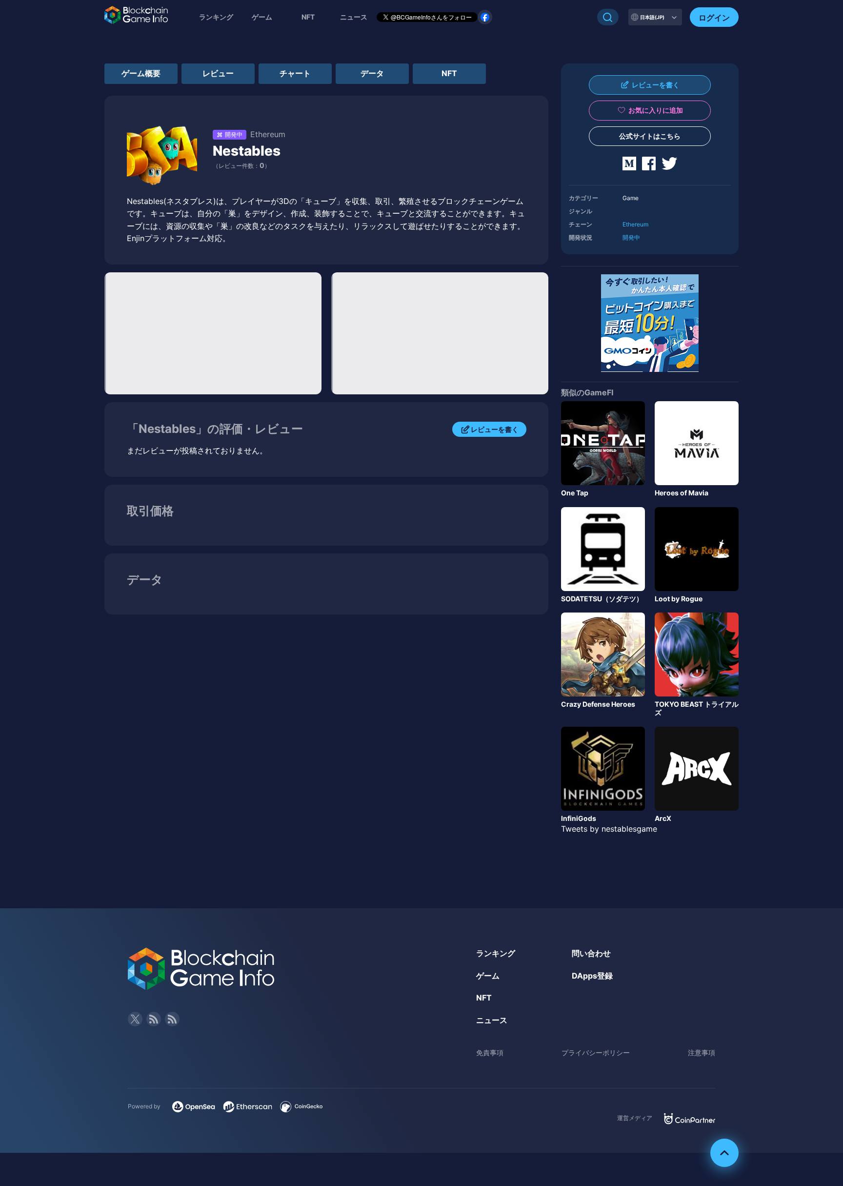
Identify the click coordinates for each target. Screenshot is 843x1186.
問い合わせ (591, 953)
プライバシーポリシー (596, 1052)
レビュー (218, 73)
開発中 (631, 237)
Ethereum (635, 224)
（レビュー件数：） (241, 165)
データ (372, 73)
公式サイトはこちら (650, 136)
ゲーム (262, 17)
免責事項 (489, 1052)
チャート (295, 73)
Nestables (247, 151)
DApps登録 (592, 976)
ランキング (216, 17)
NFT (308, 17)
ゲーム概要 (141, 73)
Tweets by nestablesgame (609, 829)
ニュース (491, 1020)
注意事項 (701, 1052)
